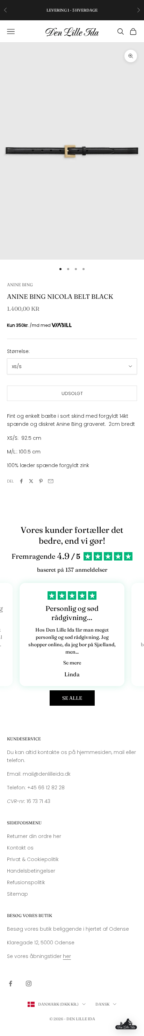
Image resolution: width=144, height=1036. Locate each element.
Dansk (102, 1004)
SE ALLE (72, 698)
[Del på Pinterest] (41, 481)
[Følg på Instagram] (28, 983)
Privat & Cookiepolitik (33, 859)
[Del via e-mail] (50, 481)
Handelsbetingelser (31, 870)
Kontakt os (20, 847)
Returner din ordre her (34, 836)
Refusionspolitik (26, 882)
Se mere (72, 663)
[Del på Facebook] (21, 481)
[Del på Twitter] (31, 481)
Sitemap (17, 893)
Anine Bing (20, 284)
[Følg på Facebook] (10, 983)
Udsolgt (72, 393)
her (67, 956)
